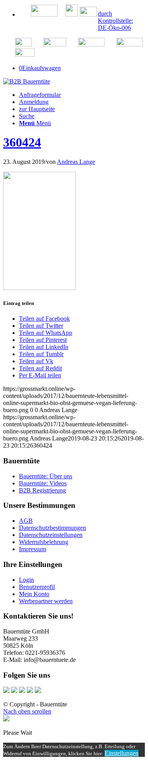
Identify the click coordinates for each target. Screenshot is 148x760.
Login (26, 579)
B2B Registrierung (42, 490)
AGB (26, 520)
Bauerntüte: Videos (43, 483)
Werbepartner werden (46, 601)
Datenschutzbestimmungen (52, 527)
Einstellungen (122, 753)
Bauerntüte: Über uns (45, 476)
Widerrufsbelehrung (43, 542)
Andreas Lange (76, 161)
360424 (22, 142)
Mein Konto (34, 594)
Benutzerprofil (37, 586)
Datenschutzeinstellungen (50, 534)
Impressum (32, 549)
